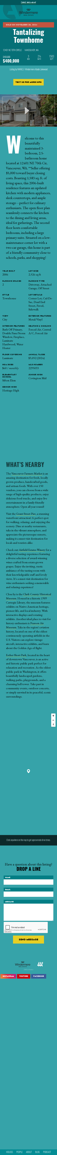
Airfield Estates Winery (32, 550)
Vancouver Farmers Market (26, 473)
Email (8, 889)
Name (7, 877)
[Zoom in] (53, 715)
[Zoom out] (53, 720)
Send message (28, 939)
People (19, 1152)
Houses (9, 1152)
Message (9, 902)
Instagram (8, 976)
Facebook (38, 976)
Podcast (47, 1152)
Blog (37, 1152)
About (29, 1152)
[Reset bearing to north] (53, 724)
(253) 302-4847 (28, 2)
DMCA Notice (28, 969)
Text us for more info (28, 82)
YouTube (23, 976)
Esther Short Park (16, 655)
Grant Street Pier (26, 514)
